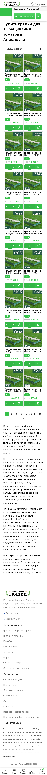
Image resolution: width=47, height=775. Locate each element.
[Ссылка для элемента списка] (23, 619)
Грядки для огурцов (12, 749)
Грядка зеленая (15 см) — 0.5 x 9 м (13, 232)
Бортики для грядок (12, 729)
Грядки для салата (11, 752)
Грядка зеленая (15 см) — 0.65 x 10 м (33, 233)
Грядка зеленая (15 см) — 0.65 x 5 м (32, 312)
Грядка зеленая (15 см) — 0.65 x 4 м (13, 312)
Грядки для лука (15, 742)
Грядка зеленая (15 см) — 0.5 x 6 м (33, 154)
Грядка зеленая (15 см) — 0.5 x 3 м (13, 114)
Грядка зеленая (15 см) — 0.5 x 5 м (13, 154)
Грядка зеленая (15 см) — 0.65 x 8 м (13, 391)
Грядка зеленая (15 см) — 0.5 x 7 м (13, 193)
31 (35, 414)
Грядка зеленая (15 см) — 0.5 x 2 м (32, 75)
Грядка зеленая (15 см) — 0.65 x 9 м (32, 391)
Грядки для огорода (30, 746)
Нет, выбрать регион (24, 16)
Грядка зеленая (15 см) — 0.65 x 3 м (32, 273)
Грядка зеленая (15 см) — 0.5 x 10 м (14, 75)
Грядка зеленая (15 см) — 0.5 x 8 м (33, 193)
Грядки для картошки (17, 739)
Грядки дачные (21, 732)
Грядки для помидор (31, 749)
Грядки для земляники (17, 736)
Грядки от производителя (25, 759)
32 (40, 414)
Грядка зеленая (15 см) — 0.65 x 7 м (32, 351)
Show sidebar (14, 49)
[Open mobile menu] (3, 12)
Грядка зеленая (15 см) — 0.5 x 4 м (33, 114)
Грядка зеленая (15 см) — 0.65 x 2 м (13, 273)
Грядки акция (28, 729)
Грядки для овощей (12, 746)
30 (30, 414)
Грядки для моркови (32, 742)
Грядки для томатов (30, 752)
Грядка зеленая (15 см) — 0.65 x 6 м (13, 351)
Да (38, 16)
